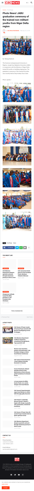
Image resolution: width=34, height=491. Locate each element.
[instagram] (22, 474)
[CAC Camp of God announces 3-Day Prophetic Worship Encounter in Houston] (8, 362)
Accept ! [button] (5, 487)
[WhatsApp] (21, 247)
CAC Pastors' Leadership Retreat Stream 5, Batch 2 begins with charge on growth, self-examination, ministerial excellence (22, 403)
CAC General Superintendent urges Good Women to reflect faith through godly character (22, 392)
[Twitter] (17, 247)
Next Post (29, 317)
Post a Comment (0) (17, 311)
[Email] (25, 247)
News (14, 243)
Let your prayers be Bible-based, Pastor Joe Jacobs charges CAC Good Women (21, 383)
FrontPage (10, 10)
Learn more (5, 484)
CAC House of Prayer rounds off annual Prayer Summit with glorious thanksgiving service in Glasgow (22, 329)
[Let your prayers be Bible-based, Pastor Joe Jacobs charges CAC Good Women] (8, 384)
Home (4, 10)
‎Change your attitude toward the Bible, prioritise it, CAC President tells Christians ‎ (8, 298)
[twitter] (15, 474)
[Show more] (29, 247)
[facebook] (11, 474)
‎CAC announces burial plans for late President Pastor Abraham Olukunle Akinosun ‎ (24, 273)
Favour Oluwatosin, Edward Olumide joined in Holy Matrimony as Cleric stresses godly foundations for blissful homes (22, 372)
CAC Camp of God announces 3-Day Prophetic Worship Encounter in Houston (22, 361)
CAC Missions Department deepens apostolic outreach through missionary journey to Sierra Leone (9, 274)
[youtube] (18, 474)
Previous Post (5, 317)
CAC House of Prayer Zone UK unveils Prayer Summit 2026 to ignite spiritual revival (22, 413)
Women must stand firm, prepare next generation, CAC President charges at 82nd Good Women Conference (22, 351)
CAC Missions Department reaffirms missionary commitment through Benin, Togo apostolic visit (21, 340)
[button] (2, 2)
